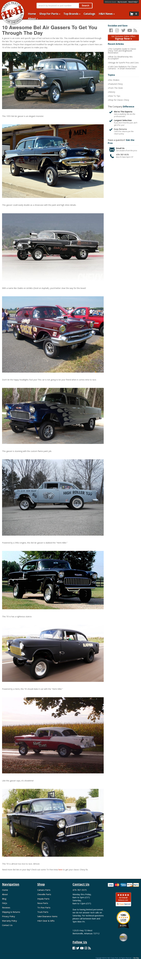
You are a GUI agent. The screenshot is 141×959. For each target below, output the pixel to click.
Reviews (6, 907)
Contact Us (7, 925)
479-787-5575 (80, 890)
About (5, 894)
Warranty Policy (9, 920)
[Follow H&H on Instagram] (86, 948)
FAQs (4, 903)
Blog (4, 898)
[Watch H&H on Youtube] (82, 948)
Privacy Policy (8, 916)
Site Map (136, 958)
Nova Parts (42, 903)
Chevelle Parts (44, 894)
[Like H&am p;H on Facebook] (74, 948)
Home (5, 890)
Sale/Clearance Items (47, 916)
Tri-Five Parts (43, 907)
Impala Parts (43, 898)
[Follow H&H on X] (77, 948)
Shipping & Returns (11, 912)
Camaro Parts (43, 890)
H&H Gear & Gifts (46, 920)
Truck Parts (42, 912)
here (60, 869)
